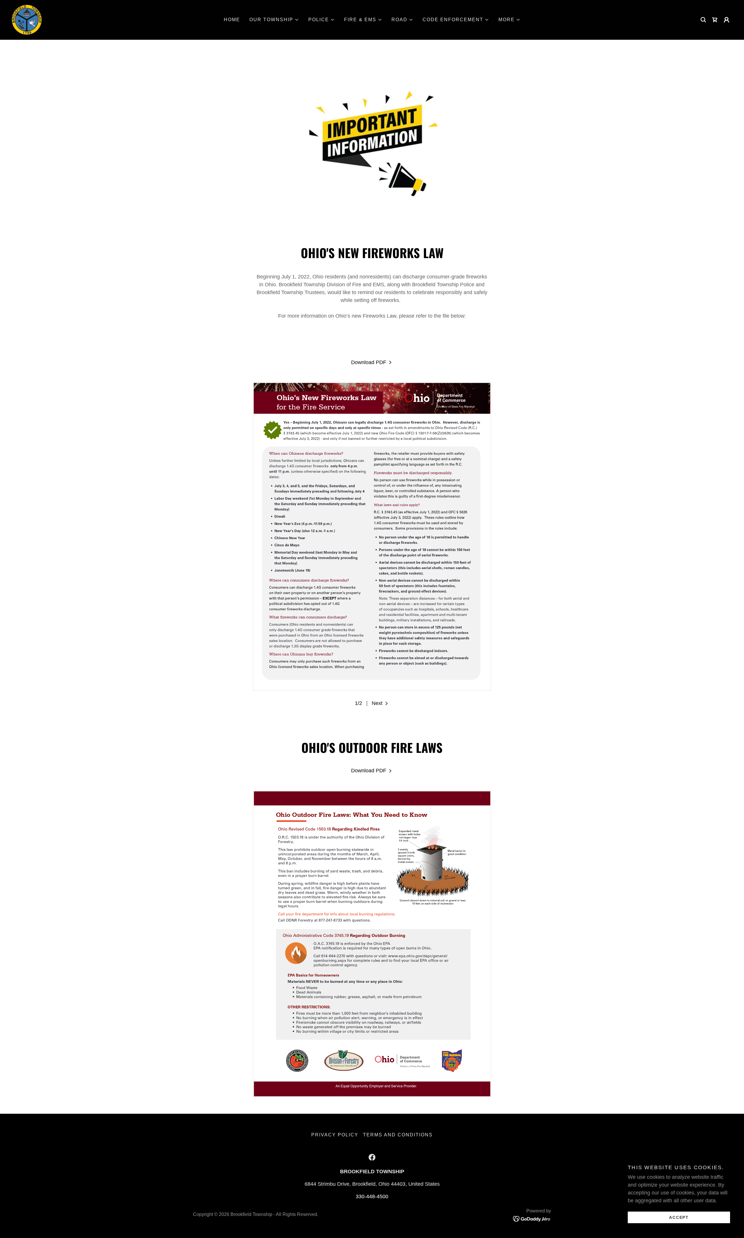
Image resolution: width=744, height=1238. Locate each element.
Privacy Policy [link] (334, 1134)
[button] (274, 19)
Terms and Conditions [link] (398, 1134)
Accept (679, 1217)
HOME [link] (232, 19)
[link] (27, 19)
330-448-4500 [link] (372, 1196)
